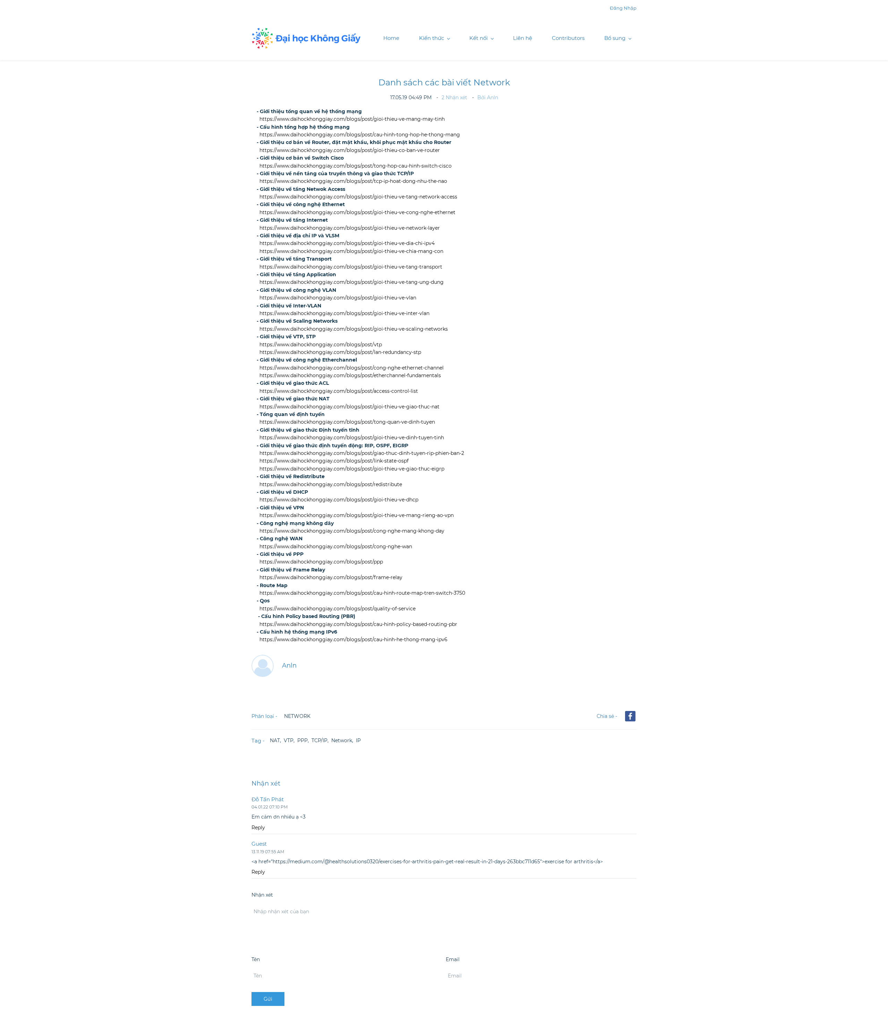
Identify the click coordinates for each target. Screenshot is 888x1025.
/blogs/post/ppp (364, 562)
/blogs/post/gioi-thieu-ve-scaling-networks (396, 329)
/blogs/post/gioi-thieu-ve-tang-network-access (401, 197)
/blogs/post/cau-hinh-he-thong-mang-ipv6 (396, 639)
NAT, (277, 740)
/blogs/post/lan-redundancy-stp (383, 352)
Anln (492, 97)
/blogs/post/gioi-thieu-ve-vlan (380, 298)
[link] (630, 716)
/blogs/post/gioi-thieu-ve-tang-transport (393, 267)
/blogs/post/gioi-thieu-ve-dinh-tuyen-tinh (394, 437)
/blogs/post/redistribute (373, 484)
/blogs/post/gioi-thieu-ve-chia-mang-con (394, 251)
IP (358, 740)
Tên (255, 959)
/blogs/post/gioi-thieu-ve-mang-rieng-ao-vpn (399, 515)
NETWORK (297, 716)
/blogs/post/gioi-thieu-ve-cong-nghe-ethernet (400, 212)
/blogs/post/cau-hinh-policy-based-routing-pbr (401, 624)
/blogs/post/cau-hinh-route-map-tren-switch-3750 (405, 593)
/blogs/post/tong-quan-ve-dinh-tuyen (390, 422)
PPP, (304, 740)
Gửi (268, 999)
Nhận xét (455, 97)
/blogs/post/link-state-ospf (377, 461)
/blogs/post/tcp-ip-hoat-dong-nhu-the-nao (396, 181)
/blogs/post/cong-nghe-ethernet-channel (394, 368)
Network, (343, 740)
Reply (258, 827)
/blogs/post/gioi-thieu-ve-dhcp (381, 500)
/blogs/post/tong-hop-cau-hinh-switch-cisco (398, 166)
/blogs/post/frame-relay (373, 577)
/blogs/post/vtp (363, 344)
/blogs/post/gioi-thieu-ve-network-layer (392, 228)
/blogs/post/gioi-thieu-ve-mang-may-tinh (395, 119)
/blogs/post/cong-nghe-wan (378, 546)
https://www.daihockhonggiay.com (302, 119)
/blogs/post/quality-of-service (380, 608)
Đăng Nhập (623, 8)
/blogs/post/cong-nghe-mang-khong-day (394, 531)
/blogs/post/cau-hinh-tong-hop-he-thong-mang (402, 135)
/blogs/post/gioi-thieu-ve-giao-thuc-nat (392, 407)
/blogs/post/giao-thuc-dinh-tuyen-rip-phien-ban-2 (404, 453)
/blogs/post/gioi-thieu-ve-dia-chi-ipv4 (390, 243)
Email (453, 959)
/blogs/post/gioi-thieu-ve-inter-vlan (387, 313)
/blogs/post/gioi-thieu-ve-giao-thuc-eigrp (394, 469)
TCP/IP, (321, 740)
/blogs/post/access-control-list (381, 391)
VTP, (290, 740)
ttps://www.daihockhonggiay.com (304, 639)
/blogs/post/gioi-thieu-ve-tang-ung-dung (394, 282)
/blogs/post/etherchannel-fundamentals (393, 375)
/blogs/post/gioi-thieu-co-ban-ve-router (392, 150)
